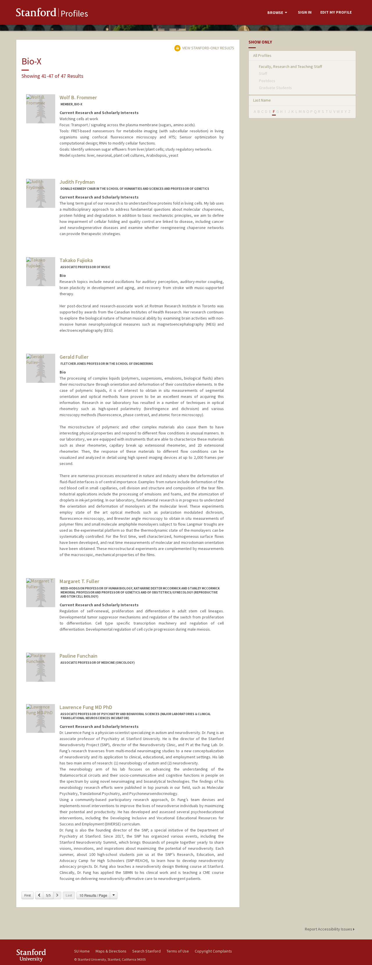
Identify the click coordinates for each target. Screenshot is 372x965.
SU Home (82, 951)
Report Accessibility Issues (329, 929)
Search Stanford (146, 951)
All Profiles (262, 55)
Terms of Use (178, 951)
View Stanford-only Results (207, 47)
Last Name (262, 100)
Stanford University (40, 955)
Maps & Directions (111, 951)
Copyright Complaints (213, 951)
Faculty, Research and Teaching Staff (290, 66)
